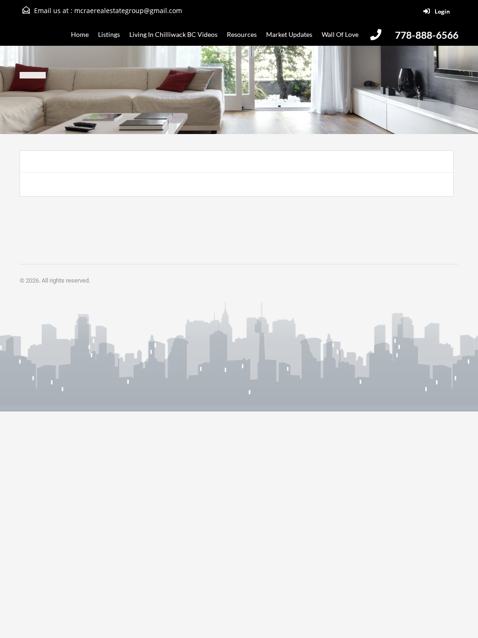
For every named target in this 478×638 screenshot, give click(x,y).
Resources (242, 34)
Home (80, 34)
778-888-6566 (426, 35)
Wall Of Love (340, 34)
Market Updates (289, 34)
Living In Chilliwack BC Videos (173, 34)
